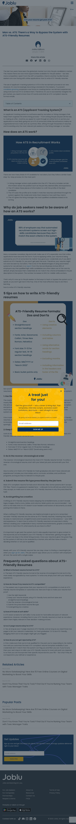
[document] (38, 412)
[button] (61, 391)
